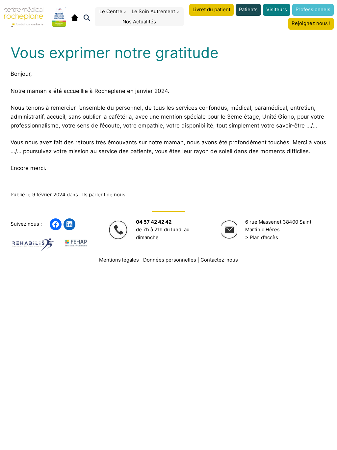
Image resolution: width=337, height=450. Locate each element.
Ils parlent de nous (103, 195)
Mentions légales (119, 260)
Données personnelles (169, 260)
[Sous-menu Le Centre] (124, 11)
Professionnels (313, 10)
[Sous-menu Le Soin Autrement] (177, 11)
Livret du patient (211, 10)
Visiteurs (276, 10)
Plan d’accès (264, 237)
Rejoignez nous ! (311, 23)
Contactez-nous (219, 260)
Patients (248, 10)
